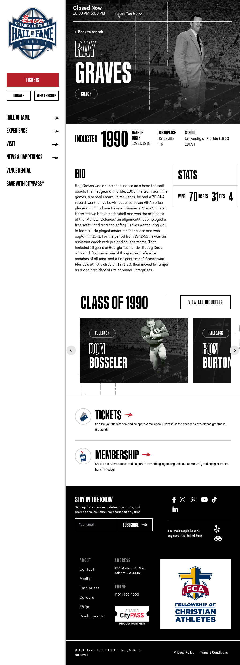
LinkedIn (177, 509)
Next (234, 350)
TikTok (217, 499)
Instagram (185, 499)
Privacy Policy (184, 652)
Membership (46, 96)
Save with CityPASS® (25, 184)
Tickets (32, 80)
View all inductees (205, 302)
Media (85, 579)
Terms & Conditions (214, 652)
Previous (71, 350)
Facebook (176, 499)
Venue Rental (19, 171)
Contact (87, 570)
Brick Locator (92, 616)
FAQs (84, 607)
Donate (18, 96)
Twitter (196, 499)
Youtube (206, 499)
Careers (87, 598)
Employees (90, 588)
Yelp (219, 529)
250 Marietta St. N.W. (130, 571)
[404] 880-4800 (127, 595)
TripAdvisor (219, 538)
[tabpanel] (134, 350)
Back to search (90, 32)
